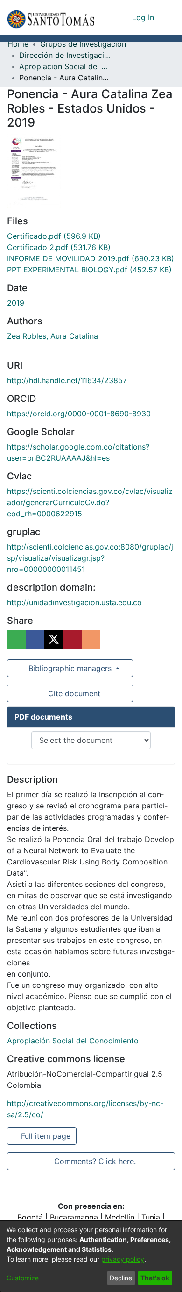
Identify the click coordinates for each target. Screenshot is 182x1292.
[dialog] (91, 1256)
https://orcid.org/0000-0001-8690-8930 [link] (79, 413)
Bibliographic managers (70, 668)
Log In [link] (143, 17)
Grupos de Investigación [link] (83, 44)
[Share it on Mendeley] (72, 639)
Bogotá (30, 1217)
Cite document (73, 693)
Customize (23, 1278)
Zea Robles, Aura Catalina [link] (52, 336)
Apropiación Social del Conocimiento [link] (65, 66)
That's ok (154, 1278)
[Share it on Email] (91, 639)
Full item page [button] (46, 1136)
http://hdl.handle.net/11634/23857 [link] (67, 380)
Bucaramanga (74, 1217)
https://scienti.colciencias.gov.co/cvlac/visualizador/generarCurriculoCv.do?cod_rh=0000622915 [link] (90, 502)
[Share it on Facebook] (35, 639)
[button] (50, 17)
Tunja (150, 1217)
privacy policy (122, 1259)
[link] (54, 236)
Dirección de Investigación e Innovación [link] (65, 55)
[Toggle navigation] (168, 17)
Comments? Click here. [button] (95, 1161)
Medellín (119, 1217)
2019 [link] (15, 302)
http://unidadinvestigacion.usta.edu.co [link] (74, 602)
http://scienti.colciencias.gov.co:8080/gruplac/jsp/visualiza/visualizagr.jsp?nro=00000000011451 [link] (90, 558)
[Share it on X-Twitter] (53, 639)
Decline (121, 1278)
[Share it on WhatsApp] (16, 639)
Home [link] (17, 44)
